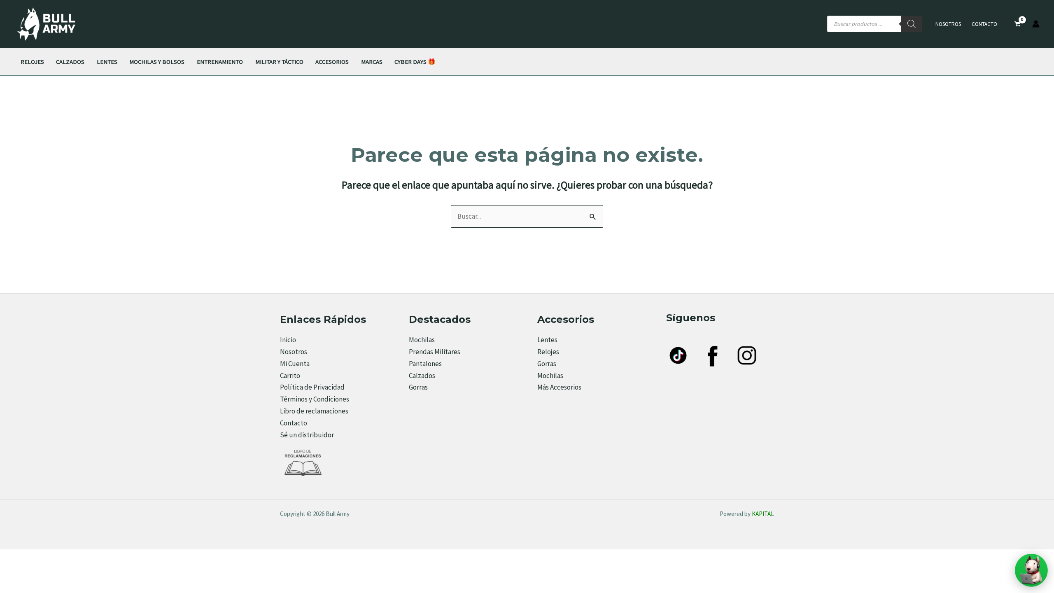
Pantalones (425, 363)
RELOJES (32, 61)
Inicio (288, 339)
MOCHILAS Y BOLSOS (156, 61)
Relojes (548, 351)
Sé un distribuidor (307, 434)
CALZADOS (70, 61)
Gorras (418, 387)
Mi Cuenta (295, 363)
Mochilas (422, 339)
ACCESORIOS (332, 61)
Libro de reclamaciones (314, 411)
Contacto (984, 24)
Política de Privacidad (312, 387)
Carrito (290, 375)
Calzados (422, 375)
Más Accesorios (559, 387)
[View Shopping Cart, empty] (1017, 24)
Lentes (547, 339)
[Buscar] (911, 24)
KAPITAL (763, 514)
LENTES (107, 61)
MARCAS (371, 61)
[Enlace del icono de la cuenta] (1036, 24)
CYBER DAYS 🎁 (414, 61)
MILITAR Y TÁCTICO (279, 61)
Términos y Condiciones (314, 399)
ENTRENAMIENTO (220, 61)
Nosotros (948, 24)
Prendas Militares (434, 351)
